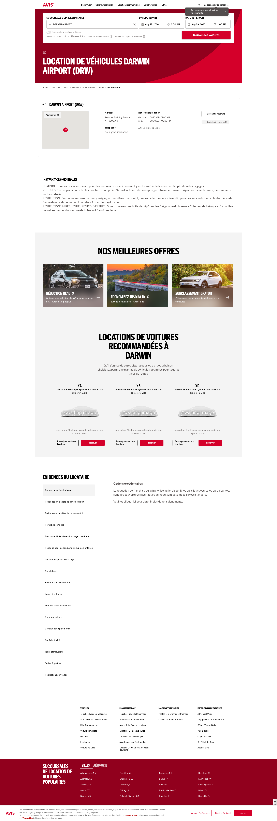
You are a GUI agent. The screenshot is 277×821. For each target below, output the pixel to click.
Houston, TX (204, 773)
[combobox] (92, 24)
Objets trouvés (204, 736)
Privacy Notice (131, 815)
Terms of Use (28, 818)
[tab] (86, 765)
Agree (243, 813)
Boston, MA (85, 796)
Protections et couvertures (131, 719)
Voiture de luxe (87, 747)
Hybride (83, 736)
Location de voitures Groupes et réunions (134, 748)
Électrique (85, 742)
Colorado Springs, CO (129, 796)
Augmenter (51, 115)
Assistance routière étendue (132, 742)
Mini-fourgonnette (89, 725)
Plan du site (203, 731)
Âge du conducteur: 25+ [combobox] (56, 36)
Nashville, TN (204, 796)
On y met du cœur (206, 742)
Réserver (93, 443)
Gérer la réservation (104, 5)
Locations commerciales (129, 5)
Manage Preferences (200, 813)
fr (199, 5)
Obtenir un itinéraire (216, 114)
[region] (138, 813)
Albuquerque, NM (88, 773)
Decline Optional (223, 813)
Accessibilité (203, 747)
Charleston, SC (126, 779)
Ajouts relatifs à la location (132, 725)
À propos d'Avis (205, 714)
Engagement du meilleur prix (211, 719)
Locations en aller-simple (131, 736)
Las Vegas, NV (205, 779)
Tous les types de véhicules (93, 714)
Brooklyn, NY (125, 773)
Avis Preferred (150, 5)
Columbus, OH (165, 773)
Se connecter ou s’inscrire (216, 5)
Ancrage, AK (86, 779)
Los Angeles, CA (205, 784)
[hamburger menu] (233, 5)
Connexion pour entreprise (171, 719)
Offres (164, 5)
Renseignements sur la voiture (66, 443)
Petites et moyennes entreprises (173, 714)
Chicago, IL (125, 790)
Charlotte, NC (126, 784)
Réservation (86, 5)
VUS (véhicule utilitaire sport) (93, 719)
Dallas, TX (163, 779)
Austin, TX (84, 790)
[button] (65, 130)
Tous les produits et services (132, 714)
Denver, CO (164, 784)
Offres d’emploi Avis (207, 725)
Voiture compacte (88, 731)
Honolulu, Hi (164, 796)
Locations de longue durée (132, 731)
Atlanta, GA (85, 784)
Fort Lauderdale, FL (168, 790)
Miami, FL (202, 790)
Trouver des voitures (206, 35)
